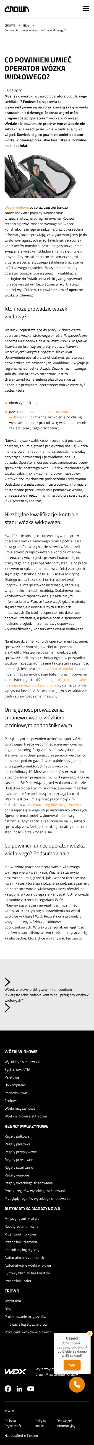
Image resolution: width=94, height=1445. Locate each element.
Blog (8, 1308)
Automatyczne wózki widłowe (28, 1265)
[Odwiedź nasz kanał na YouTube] (30, 1388)
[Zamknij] (90, 1333)
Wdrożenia (13, 1301)
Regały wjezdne (17, 1175)
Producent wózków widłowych (28, 1332)
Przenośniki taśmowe (21, 1242)
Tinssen (32, 1435)
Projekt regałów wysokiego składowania (36, 1190)
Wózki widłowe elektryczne (26, 1116)
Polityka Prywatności (13, 1423)
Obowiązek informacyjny (66, 1423)
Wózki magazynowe (20, 1108)
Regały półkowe (17, 1136)
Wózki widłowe (17, 207)
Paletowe (12, 1077)
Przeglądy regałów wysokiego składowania (37, 1198)
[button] (77, 1385)
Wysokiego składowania (23, 1061)
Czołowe (11, 1100)
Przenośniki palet (18, 1281)
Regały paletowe (17, 1144)
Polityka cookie (40, 1423)
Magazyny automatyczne (24, 1218)
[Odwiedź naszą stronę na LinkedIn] (19, 1388)
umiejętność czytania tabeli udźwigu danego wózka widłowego (46, 682)
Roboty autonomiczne (21, 1226)
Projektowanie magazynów (25, 1316)
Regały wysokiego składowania (29, 1183)
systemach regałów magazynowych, (55, 804)
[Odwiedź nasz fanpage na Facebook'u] (8, 1388)
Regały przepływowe (21, 1151)
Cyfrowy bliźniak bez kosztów (27, 1273)
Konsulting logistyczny (22, 1249)
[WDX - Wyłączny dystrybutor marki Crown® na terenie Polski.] (15, 1371)
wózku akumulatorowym (66, 668)
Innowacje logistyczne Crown (27, 1324)
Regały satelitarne (19, 1167)
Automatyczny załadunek (24, 1257)
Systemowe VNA (17, 1069)
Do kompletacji (16, 1085)
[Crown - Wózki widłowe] (17, 9)
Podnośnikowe (16, 1092)
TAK (72, 1365)
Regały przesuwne (19, 1159)
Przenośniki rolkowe (20, 1234)
